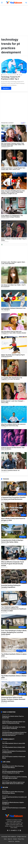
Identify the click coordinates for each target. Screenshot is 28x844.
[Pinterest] (11, 830)
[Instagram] (17, 830)
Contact (15, 839)
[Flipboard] (20, 830)
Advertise (17, 841)
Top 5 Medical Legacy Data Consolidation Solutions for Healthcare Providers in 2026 (13, 608)
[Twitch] (18, 830)
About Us (10, 839)
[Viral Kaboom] (14, 2)
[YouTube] (13, 830)
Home (5, 839)
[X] (9, 830)
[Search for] (26, 3)
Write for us (11, 841)
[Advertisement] (14, 20)
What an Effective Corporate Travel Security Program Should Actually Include (12, 563)
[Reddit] (15, 830)
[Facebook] (8, 830)
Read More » (6, 88)
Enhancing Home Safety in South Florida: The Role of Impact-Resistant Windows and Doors (13, 699)
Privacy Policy (21, 839)
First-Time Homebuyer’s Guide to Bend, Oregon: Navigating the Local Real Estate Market (14, 632)
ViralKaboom (5, 74)
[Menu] (2, 3)
